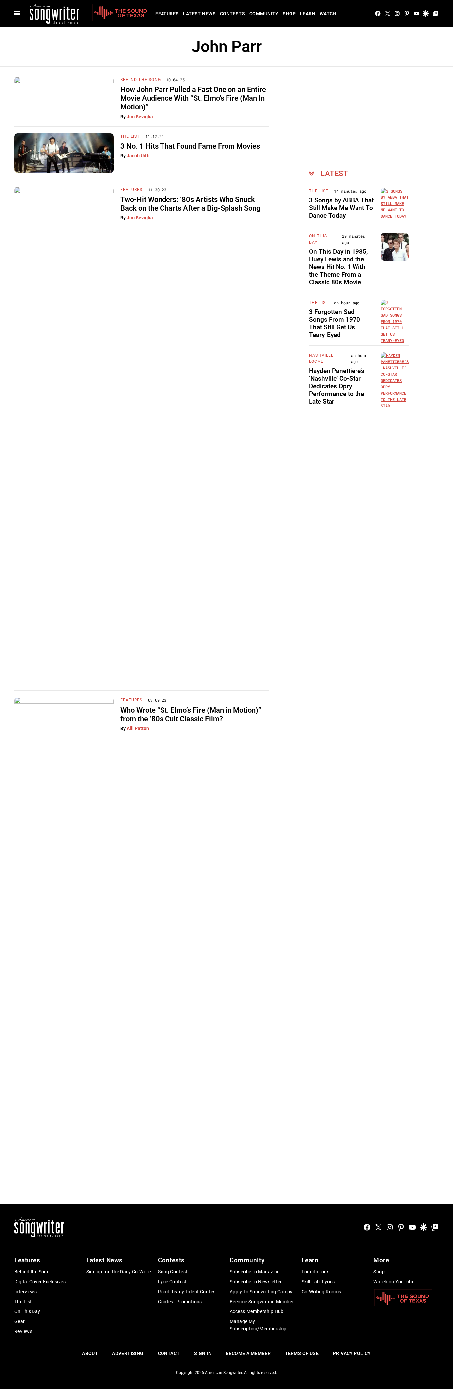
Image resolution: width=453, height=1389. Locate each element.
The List (130, 136)
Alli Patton (138, 728)
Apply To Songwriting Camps (261, 1291)
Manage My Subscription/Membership (258, 1325)
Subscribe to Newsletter (256, 1281)
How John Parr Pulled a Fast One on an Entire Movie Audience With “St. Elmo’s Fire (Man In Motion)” (193, 98)
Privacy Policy (352, 1353)
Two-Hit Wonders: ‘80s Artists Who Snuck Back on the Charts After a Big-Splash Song (190, 203)
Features (167, 13)
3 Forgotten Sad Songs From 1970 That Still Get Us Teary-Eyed (334, 323)
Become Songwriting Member (262, 1301)
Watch (328, 13)
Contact (169, 1353)
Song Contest (172, 1271)
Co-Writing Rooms (321, 1291)
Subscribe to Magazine (255, 1271)
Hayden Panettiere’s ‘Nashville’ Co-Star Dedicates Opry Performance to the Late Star (336, 386)
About (90, 1353)
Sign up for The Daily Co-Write (118, 1271)
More (381, 1260)
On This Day (27, 1311)
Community (264, 13)
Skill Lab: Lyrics (318, 1281)
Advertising (128, 1353)
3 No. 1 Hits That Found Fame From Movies (190, 146)
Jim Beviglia (140, 116)
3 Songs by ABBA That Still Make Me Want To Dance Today (341, 207)
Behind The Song (140, 79)
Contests (232, 13)
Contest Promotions (180, 1301)
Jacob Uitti (138, 155)
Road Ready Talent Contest (187, 1291)
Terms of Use (302, 1353)
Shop (289, 13)
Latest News (199, 13)
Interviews (25, 1291)
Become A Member (248, 1353)
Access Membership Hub (257, 1311)
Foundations (316, 1271)
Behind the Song (32, 1271)
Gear (19, 1321)
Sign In (203, 1353)
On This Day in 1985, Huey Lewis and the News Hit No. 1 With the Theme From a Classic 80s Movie (338, 267)
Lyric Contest (172, 1281)
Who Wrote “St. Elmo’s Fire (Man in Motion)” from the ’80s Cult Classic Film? (190, 714)
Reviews (23, 1331)
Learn (307, 13)
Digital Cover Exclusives (40, 1281)
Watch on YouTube (393, 1281)
